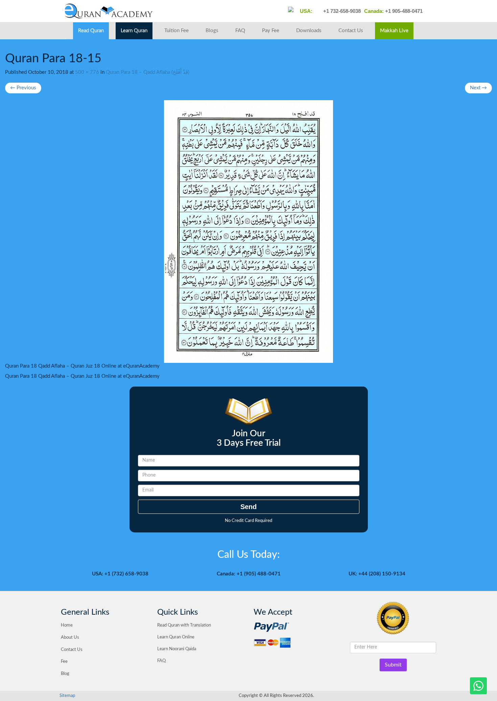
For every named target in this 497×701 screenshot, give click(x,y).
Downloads (309, 30)
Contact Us (350, 30)
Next (478, 87)
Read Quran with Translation (184, 625)
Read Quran (91, 30)
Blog (65, 674)
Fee (64, 661)
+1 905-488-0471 (403, 11)
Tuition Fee (176, 30)
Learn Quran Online (175, 637)
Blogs (212, 30)
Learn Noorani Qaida (176, 649)
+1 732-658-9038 (341, 11)
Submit (393, 664)
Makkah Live (394, 30)
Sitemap (67, 696)
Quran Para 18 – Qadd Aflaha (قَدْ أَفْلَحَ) (147, 72)
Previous (23, 87)
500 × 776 (87, 72)
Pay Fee (270, 30)
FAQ (240, 30)
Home (67, 625)
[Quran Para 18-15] (248, 231)
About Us (70, 637)
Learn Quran (134, 30)
